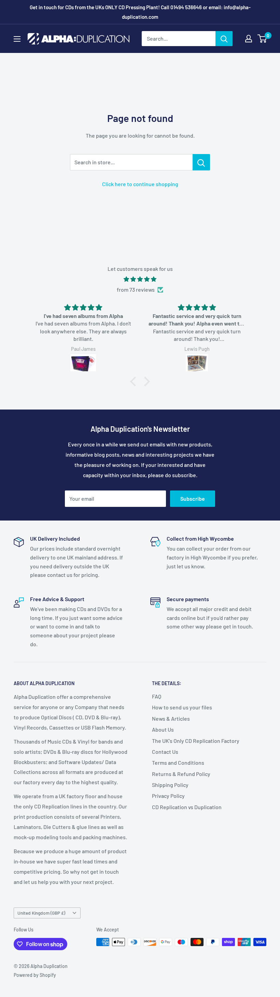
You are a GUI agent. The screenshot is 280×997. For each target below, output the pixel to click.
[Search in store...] (201, 162)
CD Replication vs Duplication (187, 807)
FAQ (156, 696)
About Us (163, 729)
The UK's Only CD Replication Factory (195, 740)
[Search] (224, 38)
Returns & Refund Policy (181, 774)
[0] (262, 38)
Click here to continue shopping (140, 184)
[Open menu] (17, 39)
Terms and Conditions (178, 762)
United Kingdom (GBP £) (41, 913)
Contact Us (165, 751)
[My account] (248, 38)
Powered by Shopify (35, 975)
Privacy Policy (168, 795)
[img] (140, 279)
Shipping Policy (170, 784)
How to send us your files (182, 707)
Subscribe (192, 498)
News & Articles (171, 718)
